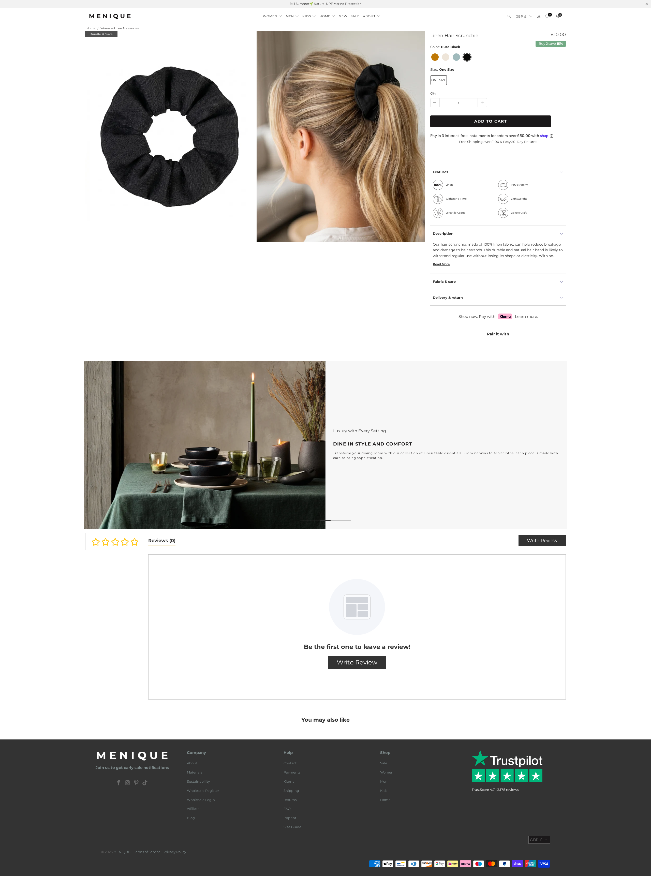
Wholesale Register (203, 791)
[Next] (555, 445)
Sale (383, 763)
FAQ (287, 809)
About (192, 763)
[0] (547, 16)
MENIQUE (121, 852)
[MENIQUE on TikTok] (145, 783)
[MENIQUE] (110, 16)
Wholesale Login (201, 800)
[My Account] (538, 16)
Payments (292, 772)
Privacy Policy (175, 852)
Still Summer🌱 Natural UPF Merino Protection (326, 4)
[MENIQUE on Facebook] (119, 783)
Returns (290, 800)
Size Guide (292, 827)
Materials (194, 772)
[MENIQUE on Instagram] (127, 783)
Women (386, 772)
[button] (273, 15)
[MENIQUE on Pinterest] (136, 783)
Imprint (290, 818)
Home (385, 800)
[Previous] (96, 445)
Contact (290, 763)
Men (384, 781)
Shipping (291, 791)
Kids (383, 791)
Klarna (289, 781)
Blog (191, 818)
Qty (433, 93)
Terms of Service (147, 852)
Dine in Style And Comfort (325, 445)
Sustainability (198, 781)
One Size (438, 80)
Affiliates (194, 809)
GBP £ (521, 16)
